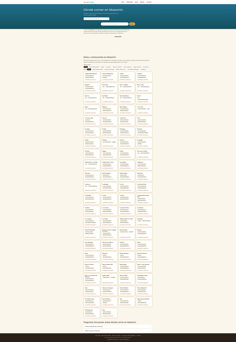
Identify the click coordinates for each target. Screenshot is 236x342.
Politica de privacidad (106, 335)
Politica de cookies (116, 335)
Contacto (149, 2)
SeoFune (127, 339)
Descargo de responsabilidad (128, 335)
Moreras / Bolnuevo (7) (121, 69)
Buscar (132, 24)
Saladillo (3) (143, 69)
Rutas (136, 2)
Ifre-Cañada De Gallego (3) (133, 69)
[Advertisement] (118, 46)
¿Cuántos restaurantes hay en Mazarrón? (94, 326)
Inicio (122, 2)
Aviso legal (97, 335)
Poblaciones (129, 2)
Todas (89, 69)
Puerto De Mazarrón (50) (98, 69)
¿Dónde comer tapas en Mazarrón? (92, 330)
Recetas (142, 2)
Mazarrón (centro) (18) (109, 69)
